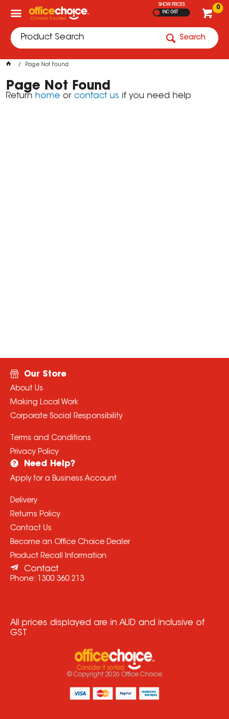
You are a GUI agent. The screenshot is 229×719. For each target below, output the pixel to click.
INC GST (170, 12)
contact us (96, 96)
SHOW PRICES (172, 5)
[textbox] (84, 38)
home (47, 96)
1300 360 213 (60, 579)
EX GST (157, 12)
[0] (208, 16)
